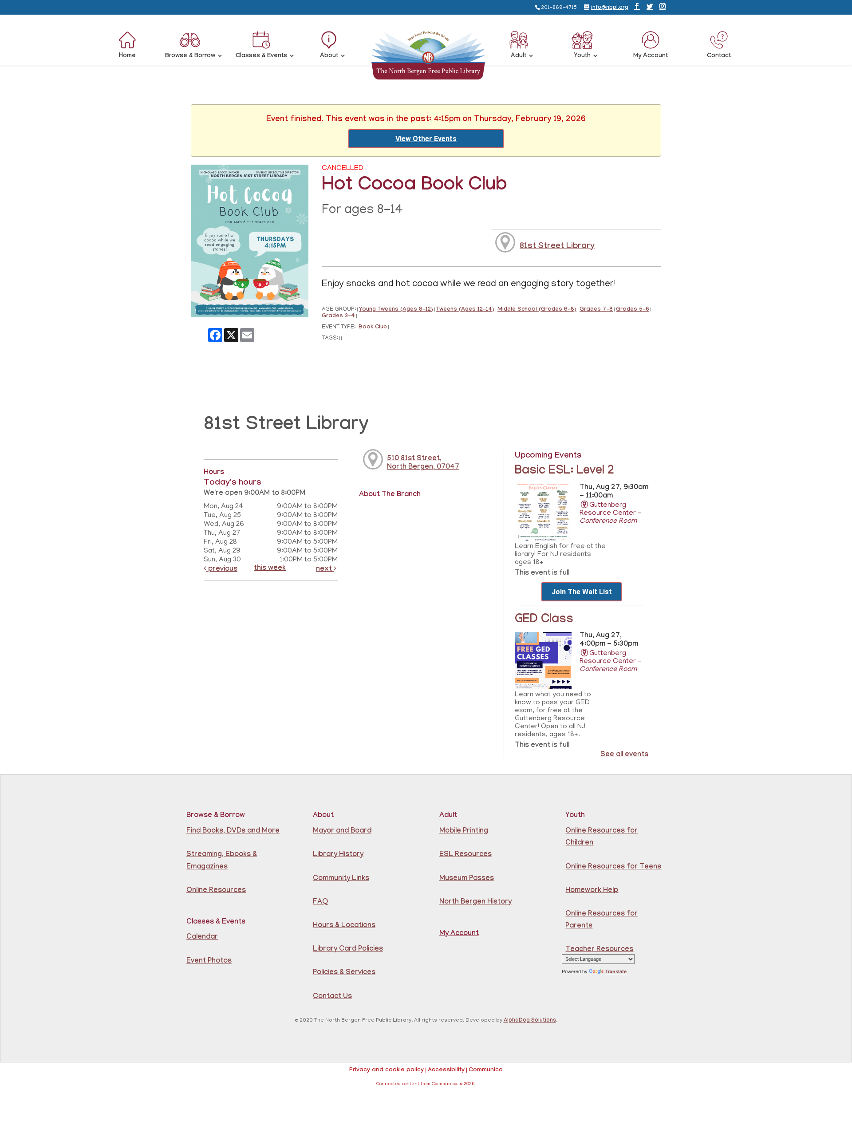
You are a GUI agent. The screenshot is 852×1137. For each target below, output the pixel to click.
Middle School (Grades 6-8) (536, 310)
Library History (338, 855)
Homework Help (591, 891)
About (329, 56)
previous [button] (221, 569)
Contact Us (332, 997)
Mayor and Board (342, 831)
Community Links (341, 879)
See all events (624, 755)
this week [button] (270, 569)
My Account (650, 56)
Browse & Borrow (190, 56)
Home (127, 56)
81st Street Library (557, 247)
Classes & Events (261, 56)
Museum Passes (466, 879)
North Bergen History (475, 902)
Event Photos (209, 961)
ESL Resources (465, 855)
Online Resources (216, 891)
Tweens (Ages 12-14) (465, 310)
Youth (582, 56)
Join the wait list (582, 592)
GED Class (544, 620)
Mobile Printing (463, 831)
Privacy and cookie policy (386, 1070)
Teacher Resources (599, 950)
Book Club (373, 327)
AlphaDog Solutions (530, 1021)
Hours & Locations (344, 926)
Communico (486, 1070)
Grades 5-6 (632, 310)
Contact (719, 56)
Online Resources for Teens (613, 867)
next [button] (325, 569)
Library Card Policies (348, 949)
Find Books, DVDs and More (233, 831)
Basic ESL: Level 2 (564, 472)
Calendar (202, 937)
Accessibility (446, 1070)
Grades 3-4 (338, 316)
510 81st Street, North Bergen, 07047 (423, 463)
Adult (518, 56)
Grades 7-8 (596, 310)
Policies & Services (344, 973)
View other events (426, 138)
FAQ (320, 902)
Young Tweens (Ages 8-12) (396, 310)
